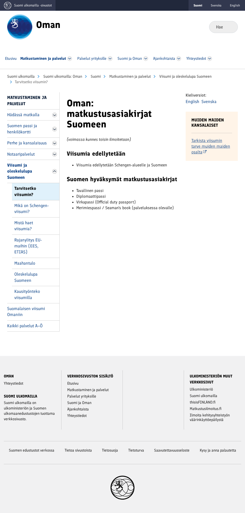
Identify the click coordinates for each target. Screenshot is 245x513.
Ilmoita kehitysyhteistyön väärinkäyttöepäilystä (210, 417)
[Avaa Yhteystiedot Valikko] (209, 58)
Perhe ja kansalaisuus (27, 143)
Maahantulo (24, 263)
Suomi (95, 76)
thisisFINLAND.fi (203, 402)
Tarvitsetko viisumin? (25, 191)
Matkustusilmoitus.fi (206, 408)
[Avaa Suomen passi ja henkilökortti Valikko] (54, 129)
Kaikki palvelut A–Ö (25, 325)
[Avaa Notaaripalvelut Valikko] (54, 154)
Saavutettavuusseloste (171, 450)
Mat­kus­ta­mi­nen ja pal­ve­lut (129, 76)
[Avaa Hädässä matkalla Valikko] (54, 115)
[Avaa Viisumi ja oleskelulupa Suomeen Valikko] (54, 171)
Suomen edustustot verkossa (31, 450)
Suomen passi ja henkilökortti (22, 128)
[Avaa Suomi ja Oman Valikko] (145, 58)
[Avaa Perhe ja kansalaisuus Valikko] (54, 143)
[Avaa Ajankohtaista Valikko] (178, 58)
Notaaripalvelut (21, 154)
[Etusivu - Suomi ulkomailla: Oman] (19, 26)
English (235, 5)
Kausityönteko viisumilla (27, 294)
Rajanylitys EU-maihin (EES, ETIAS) (28, 246)
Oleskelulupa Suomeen (26, 277)
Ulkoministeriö (201, 389)
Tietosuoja (110, 450)
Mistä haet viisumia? (23, 225)
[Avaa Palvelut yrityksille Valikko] (110, 58)
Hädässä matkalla (23, 114)
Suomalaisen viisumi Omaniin (26, 311)
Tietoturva (136, 450)
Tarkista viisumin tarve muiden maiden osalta (210, 146)
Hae (230, 26)
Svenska (216, 5)
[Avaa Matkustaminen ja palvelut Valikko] (69, 58)
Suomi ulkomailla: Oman (62, 76)
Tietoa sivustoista (78, 450)
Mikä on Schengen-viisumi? (31, 208)
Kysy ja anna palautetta (218, 450)
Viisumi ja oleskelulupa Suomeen (185, 76)
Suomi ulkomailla (21, 76)
